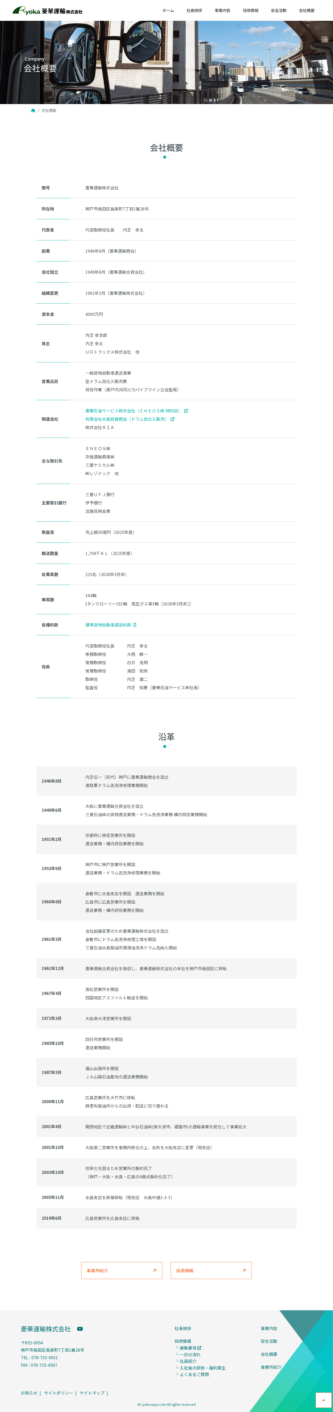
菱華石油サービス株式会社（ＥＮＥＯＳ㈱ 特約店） (133, 410)
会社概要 (307, 10)
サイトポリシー (58, 1393)
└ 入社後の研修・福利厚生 (200, 1368)
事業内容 (222, 10)
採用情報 (250, 10)
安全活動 (278, 10)
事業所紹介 (97, 1270)
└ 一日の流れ (188, 1354)
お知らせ (29, 1393)
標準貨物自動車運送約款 (108, 625)
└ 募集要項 (185, 1348)
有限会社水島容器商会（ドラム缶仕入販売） (127, 419)
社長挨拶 (194, 10)
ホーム (168, 10)
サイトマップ (92, 1393)
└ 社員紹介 (185, 1361)
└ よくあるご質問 (192, 1374)
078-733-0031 (44, 1357)
